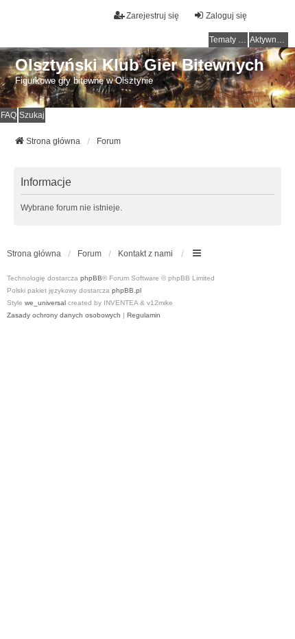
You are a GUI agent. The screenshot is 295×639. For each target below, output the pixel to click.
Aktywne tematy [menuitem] (269, 40)
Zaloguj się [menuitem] (226, 16)
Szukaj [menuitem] (32, 115)
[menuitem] (64, 315)
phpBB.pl (126, 290)
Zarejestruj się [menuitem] (152, 16)
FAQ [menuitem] (8, 115)
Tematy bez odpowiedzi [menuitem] (228, 40)
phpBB (91, 278)
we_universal (45, 302)
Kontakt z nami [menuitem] (145, 253)
